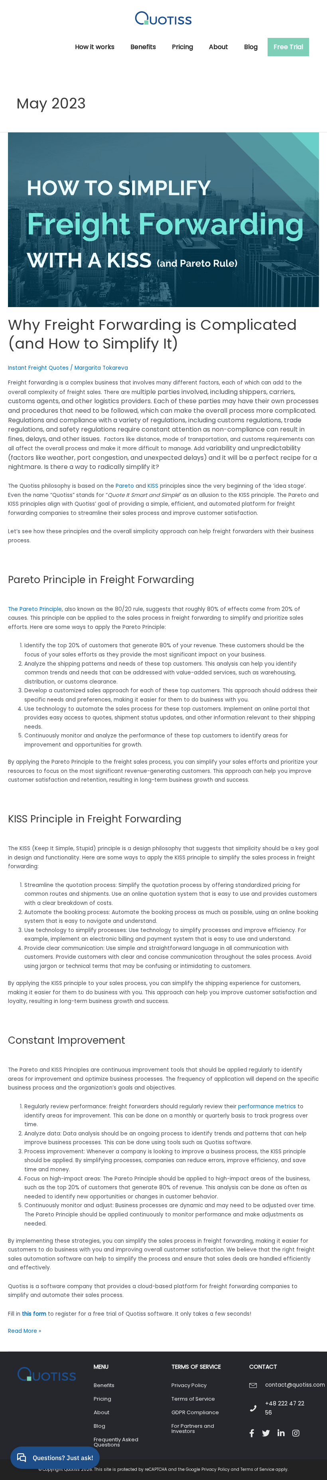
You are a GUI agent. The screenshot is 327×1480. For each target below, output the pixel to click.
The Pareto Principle (35, 609)
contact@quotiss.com (295, 1385)
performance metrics (267, 1106)
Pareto (125, 486)
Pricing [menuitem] (102, 1399)
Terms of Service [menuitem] (193, 1399)
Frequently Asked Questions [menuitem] (116, 1442)
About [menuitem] (101, 1412)
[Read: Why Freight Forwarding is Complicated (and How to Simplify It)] (163, 219)
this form (34, 1314)
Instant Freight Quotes (38, 368)
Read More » (24, 1331)
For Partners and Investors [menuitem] (192, 1428)
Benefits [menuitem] (104, 1385)
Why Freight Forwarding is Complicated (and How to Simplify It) (152, 334)
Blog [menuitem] (99, 1426)
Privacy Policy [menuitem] (189, 1385)
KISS (153, 486)
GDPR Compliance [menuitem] (195, 1412)
